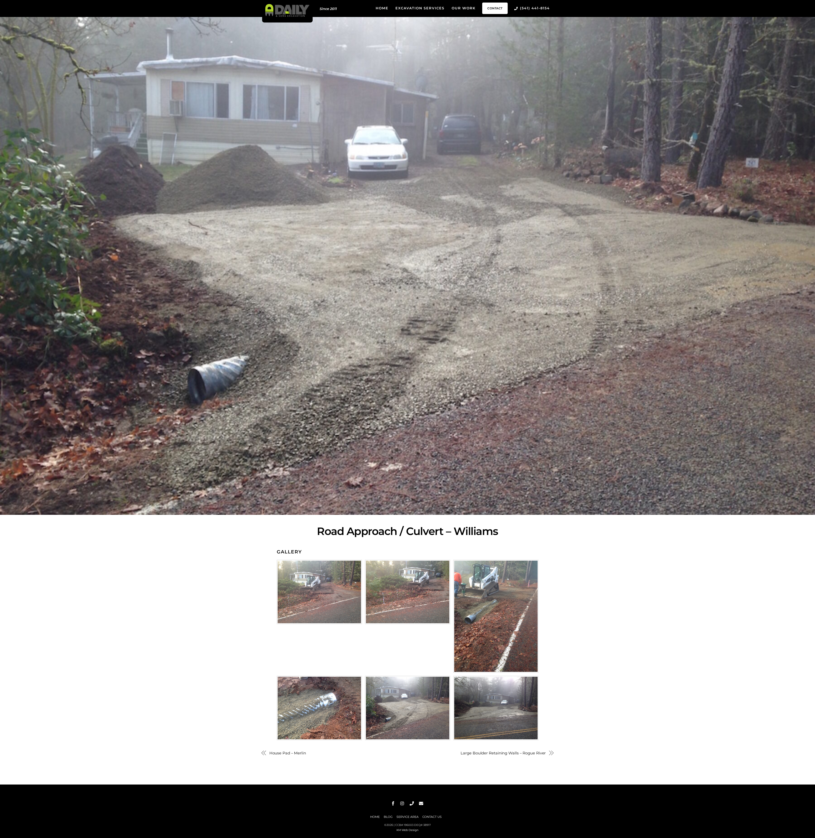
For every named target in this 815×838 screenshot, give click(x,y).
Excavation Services (419, 8)
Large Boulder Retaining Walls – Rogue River (503, 753)
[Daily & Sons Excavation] (287, 15)
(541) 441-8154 (534, 8)
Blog (388, 817)
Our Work (464, 8)
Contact (495, 8)
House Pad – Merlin (287, 753)
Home (382, 8)
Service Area (407, 817)
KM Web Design (407, 830)
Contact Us (432, 817)
